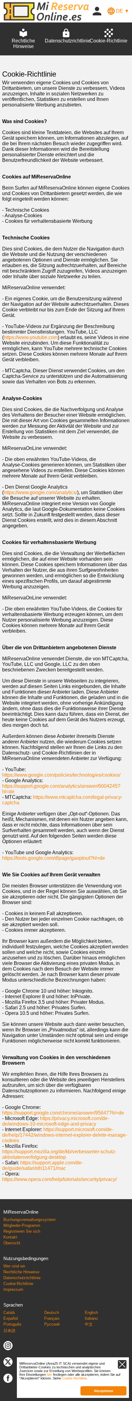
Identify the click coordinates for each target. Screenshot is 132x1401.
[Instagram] (8, 1345)
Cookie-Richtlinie (18, 1283)
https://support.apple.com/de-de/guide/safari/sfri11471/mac (42, 1165)
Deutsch (51, 1312)
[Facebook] (8, 1378)
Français (52, 1318)
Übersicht (11, 1243)
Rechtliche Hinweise (21, 1272)
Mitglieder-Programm (21, 1225)
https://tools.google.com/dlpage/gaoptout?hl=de (53, 858)
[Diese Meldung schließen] (122, 1364)
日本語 (9, 1330)
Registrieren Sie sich (21, 1231)
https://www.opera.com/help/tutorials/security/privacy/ (59, 1179)
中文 (89, 1324)
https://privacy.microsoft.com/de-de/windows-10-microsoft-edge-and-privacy (55, 1121)
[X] (8, 1361)
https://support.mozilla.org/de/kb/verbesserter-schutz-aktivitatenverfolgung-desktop (59, 1154)
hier (49, 1374)
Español (10, 1318)
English (91, 1312)
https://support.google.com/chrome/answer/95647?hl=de (63, 1112)
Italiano (91, 1318)
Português (12, 1324)
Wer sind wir (14, 1266)
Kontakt (10, 1237)
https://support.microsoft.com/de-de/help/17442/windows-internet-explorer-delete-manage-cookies (64, 1135)
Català (9, 1312)
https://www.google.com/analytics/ (40, 492)
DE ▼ (122, 11)
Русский (52, 1324)
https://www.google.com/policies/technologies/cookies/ (61, 775)
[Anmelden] (97, 11)
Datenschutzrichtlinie (22, 1277)
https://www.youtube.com (31, 337)
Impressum (13, 1289)
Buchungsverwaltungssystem (29, 1219)
